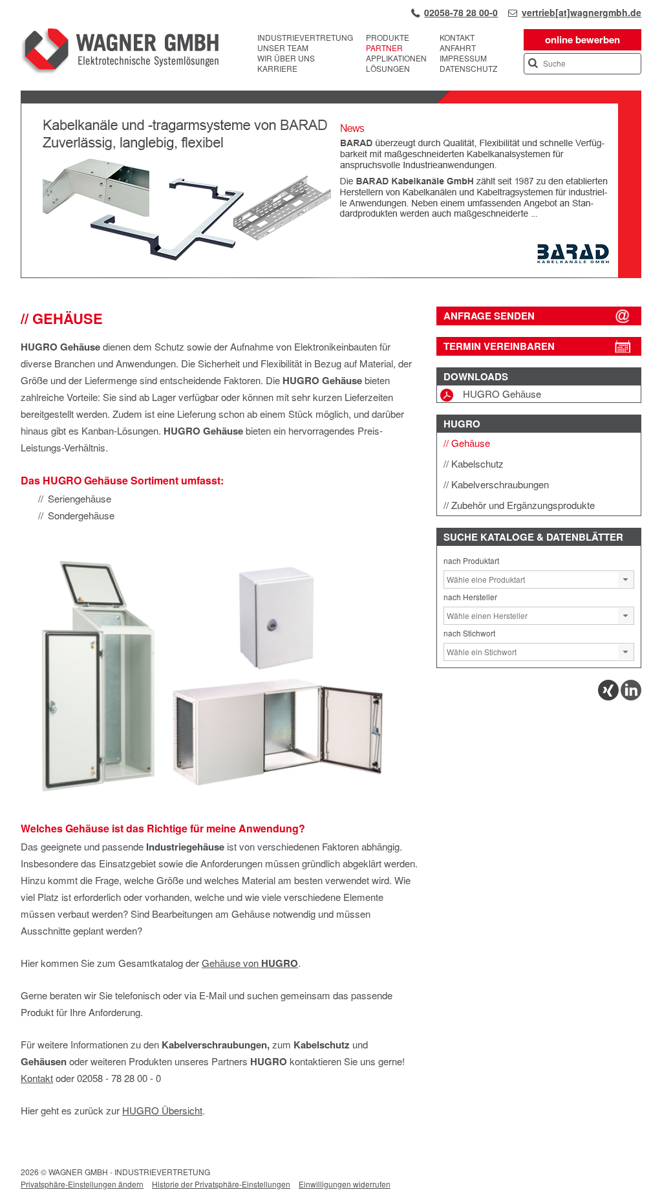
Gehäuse (470, 443)
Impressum (463, 58)
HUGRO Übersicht (162, 1110)
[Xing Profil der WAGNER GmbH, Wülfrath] (608, 696)
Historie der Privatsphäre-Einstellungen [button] (221, 1183)
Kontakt (457, 37)
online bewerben (582, 39)
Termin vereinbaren (499, 346)
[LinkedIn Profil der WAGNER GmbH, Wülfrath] (631, 696)
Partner (384, 48)
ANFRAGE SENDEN (489, 316)
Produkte (387, 37)
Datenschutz (468, 68)
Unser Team (282, 48)
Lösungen (388, 68)
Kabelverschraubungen (500, 484)
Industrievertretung (305, 37)
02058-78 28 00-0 (461, 12)
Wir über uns (286, 58)
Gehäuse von (250, 963)
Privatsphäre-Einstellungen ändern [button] (82, 1183)
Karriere (277, 68)
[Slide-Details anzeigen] (331, 275)
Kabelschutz (477, 463)
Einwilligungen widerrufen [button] (344, 1183)
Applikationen (396, 58)
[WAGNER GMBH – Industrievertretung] (120, 53)
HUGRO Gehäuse (502, 393)
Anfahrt (458, 48)
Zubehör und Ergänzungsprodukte (523, 505)
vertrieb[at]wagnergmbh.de (581, 12)
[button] (626, 579)
